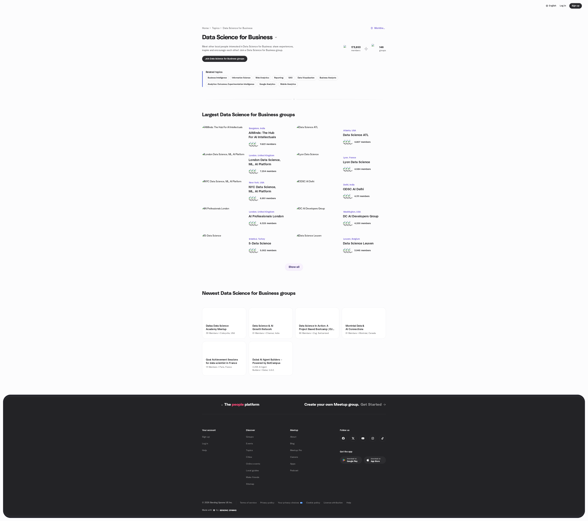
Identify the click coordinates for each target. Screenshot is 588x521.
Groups (250, 437)
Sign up (206, 437)
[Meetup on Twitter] (353, 438)
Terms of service (248, 503)
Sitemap (250, 484)
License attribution (333, 503)
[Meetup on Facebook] (343, 438)
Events (249, 444)
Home (205, 28)
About (293, 437)
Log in (205, 444)
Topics (215, 28)
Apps (293, 464)
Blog (292, 444)
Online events (253, 464)
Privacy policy (267, 503)
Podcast (294, 471)
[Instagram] (372, 438)
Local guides (252, 471)
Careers (294, 457)
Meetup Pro (296, 450)
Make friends (252, 477)
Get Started (371, 404)
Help (204, 450)
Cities (249, 457)
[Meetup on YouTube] (363, 438)
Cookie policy (313, 503)
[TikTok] (382, 438)
